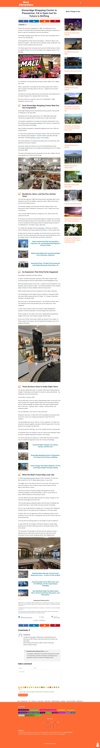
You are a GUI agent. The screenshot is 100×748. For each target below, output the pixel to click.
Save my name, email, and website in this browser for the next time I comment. (37, 691)
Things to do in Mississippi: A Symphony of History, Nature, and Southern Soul (72, 240)
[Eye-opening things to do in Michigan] (73, 29)
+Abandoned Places (23, 710)
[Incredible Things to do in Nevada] (73, 142)
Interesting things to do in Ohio (72, 71)
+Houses (42, 712)
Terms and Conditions (71, 701)
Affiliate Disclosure (56, 701)
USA (52, 718)
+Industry (48, 712)
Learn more (62, 734)
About (18, 701)
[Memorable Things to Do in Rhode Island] (73, 181)
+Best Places (43, 710)
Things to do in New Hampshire (73, 203)
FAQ (29, 701)
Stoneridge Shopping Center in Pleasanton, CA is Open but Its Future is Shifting (45, 456)
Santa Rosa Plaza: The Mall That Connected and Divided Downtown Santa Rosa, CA (45, 264)
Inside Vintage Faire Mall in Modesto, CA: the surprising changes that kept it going (45, 466)
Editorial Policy (24, 701)
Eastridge (33, 137)
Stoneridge (41, 228)
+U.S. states (38, 715)
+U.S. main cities (30, 715)
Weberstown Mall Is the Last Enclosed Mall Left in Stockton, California (45, 254)
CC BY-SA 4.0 (44, 382)
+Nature (68, 712)
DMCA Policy (80, 701)
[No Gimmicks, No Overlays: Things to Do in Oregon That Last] (73, 103)
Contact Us (33, 701)
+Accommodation (34, 710)
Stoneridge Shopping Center (31, 478)
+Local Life (55, 712)
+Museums (61, 712)
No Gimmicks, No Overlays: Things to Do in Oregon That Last (72, 108)
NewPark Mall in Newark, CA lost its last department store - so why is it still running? (45, 574)
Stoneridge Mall (35, 382)
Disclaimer (63, 701)
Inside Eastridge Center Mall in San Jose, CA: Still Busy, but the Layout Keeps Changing (45, 583)
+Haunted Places (23, 712)
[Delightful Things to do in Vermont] (73, 84)
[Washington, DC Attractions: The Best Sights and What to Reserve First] (73, 122)
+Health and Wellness (33, 712)
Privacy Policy (40, 701)
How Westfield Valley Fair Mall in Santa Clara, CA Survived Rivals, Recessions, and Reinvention (45, 593)
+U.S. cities (21, 715)
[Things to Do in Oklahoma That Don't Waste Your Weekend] (73, 215)
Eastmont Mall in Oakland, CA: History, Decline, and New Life (45, 446)
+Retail (36, 620)
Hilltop (38, 137)
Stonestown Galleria (36, 123)
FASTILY (38, 382)
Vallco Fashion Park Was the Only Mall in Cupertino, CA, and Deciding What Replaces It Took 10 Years (45, 243)
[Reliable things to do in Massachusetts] (73, 162)
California (42, 620)
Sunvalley (46, 137)
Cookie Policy (47, 701)
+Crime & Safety (52, 710)
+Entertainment (61, 710)
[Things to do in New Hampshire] (73, 200)
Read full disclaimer (68, 732)
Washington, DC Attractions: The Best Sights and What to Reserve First (72, 127)
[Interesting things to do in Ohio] (73, 67)
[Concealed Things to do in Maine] (73, 48)
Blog (48, 718)
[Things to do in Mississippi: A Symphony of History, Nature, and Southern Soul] (73, 234)
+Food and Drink (71, 710)
